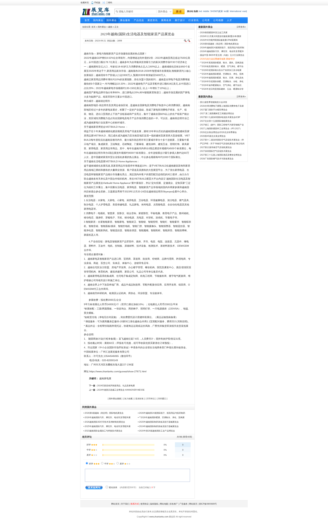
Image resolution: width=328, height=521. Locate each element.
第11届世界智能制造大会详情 (213, 102)
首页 (93, 27)
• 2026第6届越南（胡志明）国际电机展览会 (104, 413)
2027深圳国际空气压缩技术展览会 (215, 151)
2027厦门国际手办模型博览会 (213, 110)
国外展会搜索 (115, 398)
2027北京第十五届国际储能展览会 (215, 121)
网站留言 (193, 504)
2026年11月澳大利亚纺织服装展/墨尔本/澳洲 (220, 36)
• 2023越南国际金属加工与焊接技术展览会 (103, 431)
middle (206, 11)
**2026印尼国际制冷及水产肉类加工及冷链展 (220, 70)
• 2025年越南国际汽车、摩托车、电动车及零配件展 (107, 426)
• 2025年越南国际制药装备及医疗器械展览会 (158, 422)
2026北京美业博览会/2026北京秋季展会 (218, 132)
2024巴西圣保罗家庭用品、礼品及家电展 (116, 385)
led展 (226, 11)
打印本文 (151, 398)
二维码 (109, 2)
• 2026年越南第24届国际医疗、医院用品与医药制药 (161, 413)
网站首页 (115, 504)
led (200, 11)
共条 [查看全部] (184, 437)
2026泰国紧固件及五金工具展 (213, 32)
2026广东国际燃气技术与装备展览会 (217, 158)
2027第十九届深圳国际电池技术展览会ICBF (220, 117)
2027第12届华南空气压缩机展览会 (216, 147)
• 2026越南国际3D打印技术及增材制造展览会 (104, 422)
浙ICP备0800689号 (208, 504)
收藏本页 (85, 2)
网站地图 (164, 504)
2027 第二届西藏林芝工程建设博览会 (217, 113)
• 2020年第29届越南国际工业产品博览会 (156, 431)
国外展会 (102, 27)
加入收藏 (128, 398)
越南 (110, 27)
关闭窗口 (162, 398)
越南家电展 (105, 378)
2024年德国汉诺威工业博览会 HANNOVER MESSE (121, 390)
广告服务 (183, 504)
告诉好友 (139, 398)
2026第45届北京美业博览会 (213, 136)
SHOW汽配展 (216, 11)
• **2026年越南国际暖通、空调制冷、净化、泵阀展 (161, 417)
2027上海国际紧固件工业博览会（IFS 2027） (221, 128)
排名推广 (174, 504)
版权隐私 (154, 504)
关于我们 (125, 504)
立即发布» (241, 27)
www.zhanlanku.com (158, 517)
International (235, 11)
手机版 (97, 2)
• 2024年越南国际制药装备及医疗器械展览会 (158, 426)
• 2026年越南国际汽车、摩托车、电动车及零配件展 (107, 417)
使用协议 (144, 504)
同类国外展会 (89, 407)
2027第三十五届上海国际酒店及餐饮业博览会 (221, 155)
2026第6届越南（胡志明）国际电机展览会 (219, 44)
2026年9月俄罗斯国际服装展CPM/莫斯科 (219, 40)
